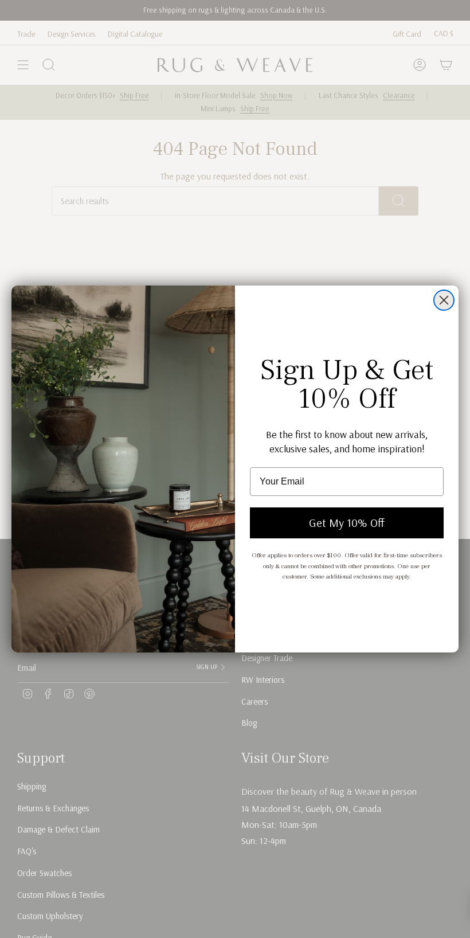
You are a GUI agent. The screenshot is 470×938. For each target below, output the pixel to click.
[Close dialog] (444, 300)
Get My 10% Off (347, 522)
